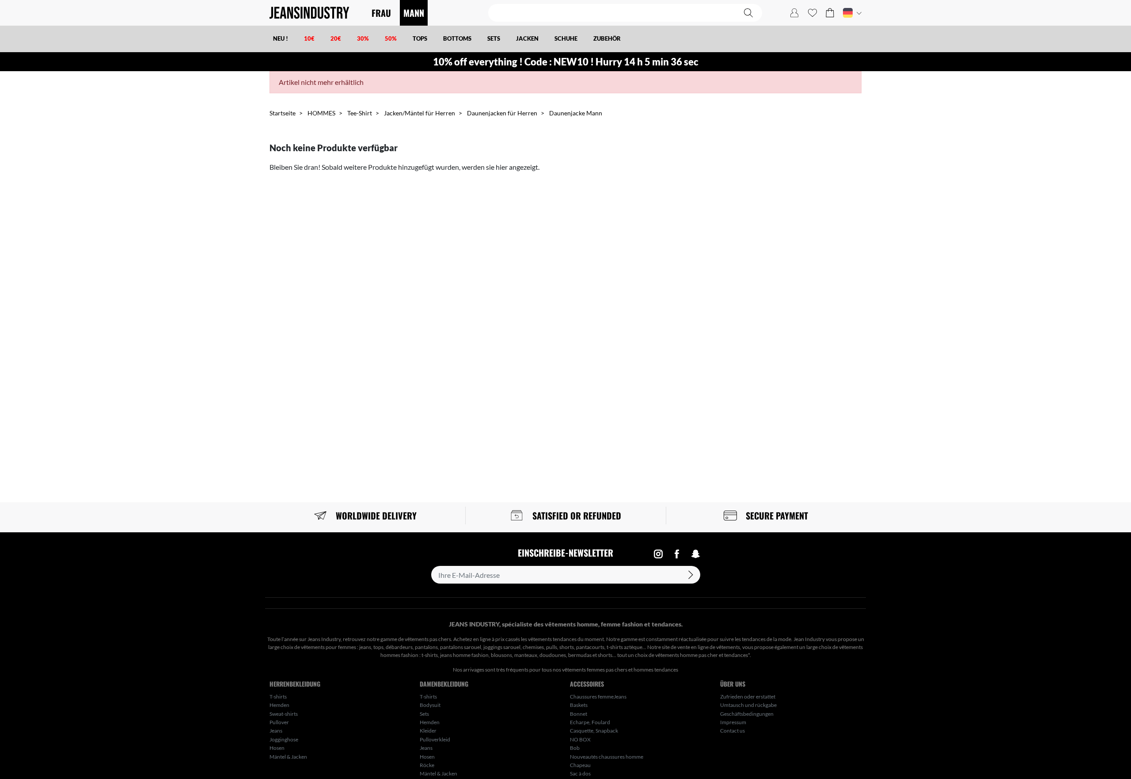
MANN (413, 12)
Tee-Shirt (359, 113)
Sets (424, 713)
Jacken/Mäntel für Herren (419, 113)
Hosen (277, 748)
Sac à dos (580, 773)
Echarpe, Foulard (590, 722)
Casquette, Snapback (594, 730)
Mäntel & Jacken (288, 756)
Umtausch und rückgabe (748, 705)
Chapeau (580, 765)
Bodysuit (430, 705)
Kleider (428, 730)
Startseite (282, 113)
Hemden (279, 705)
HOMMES (321, 113)
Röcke (427, 765)
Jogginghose (283, 739)
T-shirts (278, 696)
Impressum (733, 722)
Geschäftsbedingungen (747, 713)
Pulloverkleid (435, 739)
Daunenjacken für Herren (502, 113)
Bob (575, 748)
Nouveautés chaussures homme (606, 756)
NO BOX (580, 739)
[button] (830, 12)
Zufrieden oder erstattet (747, 696)
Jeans (275, 730)
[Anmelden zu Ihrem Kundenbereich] (794, 12)
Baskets (579, 705)
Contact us (732, 730)
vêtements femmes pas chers (594, 669)
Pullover (279, 722)
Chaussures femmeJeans (598, 696)
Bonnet (578, 713)
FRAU (381, 12)
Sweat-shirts (283, 713)
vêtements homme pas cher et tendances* (702, 655)
